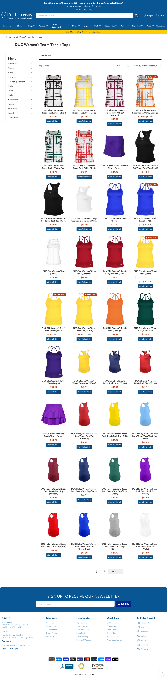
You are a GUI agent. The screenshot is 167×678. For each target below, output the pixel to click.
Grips (10, 90)
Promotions (112, 626)
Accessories (13, 99)
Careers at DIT (52, 629)
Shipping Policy (82, 633)
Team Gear (111, 629)
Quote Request (52, 633)
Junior (11, 104)
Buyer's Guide (112, 636)
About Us (50, 623)
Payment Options (83, 640)
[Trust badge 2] (81, 666)
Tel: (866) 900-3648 (83, 10)
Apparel (12, 77)
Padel (11, 113)
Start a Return (82, 626)
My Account (81, 623)
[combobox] (87, 15)
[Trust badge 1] (67, 666)
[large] (149, 277)
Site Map (50, 636)
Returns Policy (82, 629)
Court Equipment (16, 81)
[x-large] (153, 277)
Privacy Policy (82, 636)
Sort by (137, 65)
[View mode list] (128, 66)
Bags (10, 72)
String (11, 86)
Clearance (13, 117)
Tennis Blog (112, 633)
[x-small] (137, 277)
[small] (141, 277)
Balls (10, 95)
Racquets (12, 63)
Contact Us (51, 626)
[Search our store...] (136, 15)
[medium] (145, 277)
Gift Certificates (113, 623)
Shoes (11, 68)
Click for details (94, 6)
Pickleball (12, 108)
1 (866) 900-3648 (9, 648)
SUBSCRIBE (123, 604)
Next (114, 571)
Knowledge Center (114, 640)
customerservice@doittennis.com (15, 645)
